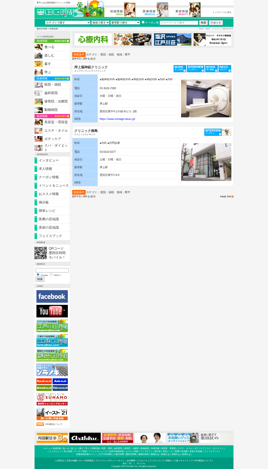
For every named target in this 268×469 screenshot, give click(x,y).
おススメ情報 (49, 194)
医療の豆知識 (49, 219)
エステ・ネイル (56, 130)
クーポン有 (152, 22)
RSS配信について (53, 424)
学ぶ (47, 72)
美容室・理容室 (56, 122)
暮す (47, 64)
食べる (49, 47)
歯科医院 (51, 93)
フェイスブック (50, 236)
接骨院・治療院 (56, 101)
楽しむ (49, 55)
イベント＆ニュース (54, 185)
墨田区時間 (42, 29)
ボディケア (52, 139)
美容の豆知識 (49, 227)
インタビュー (49, 160)
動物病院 (51, 109)
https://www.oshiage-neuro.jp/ (117, 119)
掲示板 (44, 202)
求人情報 (45, 168)
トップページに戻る (222, 12)
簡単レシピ (47, 210)
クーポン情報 (49, 177)
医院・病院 (52, 84)
